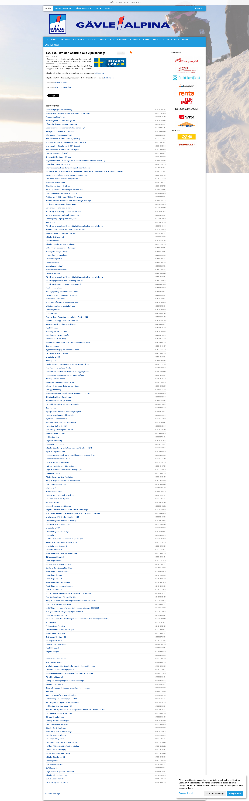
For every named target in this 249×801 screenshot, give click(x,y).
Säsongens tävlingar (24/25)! (57, 251)
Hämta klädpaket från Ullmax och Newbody (62, 404)
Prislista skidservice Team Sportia (58, 368)
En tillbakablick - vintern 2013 (57, 637)
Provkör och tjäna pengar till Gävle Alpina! (61, 204)
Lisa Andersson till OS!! (54, 764)
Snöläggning (51, 622)
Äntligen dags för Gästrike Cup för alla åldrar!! (63, 481)
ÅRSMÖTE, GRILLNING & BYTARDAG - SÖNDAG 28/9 (65, 230)
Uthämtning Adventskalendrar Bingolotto (61, 193)
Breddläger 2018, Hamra (55, 739)
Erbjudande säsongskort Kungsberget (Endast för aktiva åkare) (69, 673)
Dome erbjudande (53, 310)
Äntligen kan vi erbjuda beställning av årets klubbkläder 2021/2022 (71, 601)
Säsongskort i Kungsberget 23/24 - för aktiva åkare (65, 375)
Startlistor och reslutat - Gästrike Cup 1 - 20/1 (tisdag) (66, 142)
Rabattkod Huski (52, 502)
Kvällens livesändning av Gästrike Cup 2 (60, 466)
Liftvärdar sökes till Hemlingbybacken (60, 670)
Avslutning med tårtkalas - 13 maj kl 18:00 (61, 233)
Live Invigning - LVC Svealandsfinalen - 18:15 (62, 517)
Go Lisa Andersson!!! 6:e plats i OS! (59, 713)
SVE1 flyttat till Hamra (54, 641)
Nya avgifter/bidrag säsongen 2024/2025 (61, 295)
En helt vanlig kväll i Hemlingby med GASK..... (62, 699)
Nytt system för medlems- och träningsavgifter (63, 412)
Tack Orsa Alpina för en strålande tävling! (61, 695)
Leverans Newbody (53, 273)
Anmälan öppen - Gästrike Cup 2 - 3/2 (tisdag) (63, 139)
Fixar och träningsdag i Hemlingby (58, 604)
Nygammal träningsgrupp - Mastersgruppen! (62, 350)
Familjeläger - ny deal (54, 579)
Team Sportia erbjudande (55, 379)
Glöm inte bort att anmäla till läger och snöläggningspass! (67, 372)
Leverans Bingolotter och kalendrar (59, 208)
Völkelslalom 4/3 (52, 241)
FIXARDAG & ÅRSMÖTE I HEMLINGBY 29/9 (62, 302)
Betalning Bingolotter (54, 259)
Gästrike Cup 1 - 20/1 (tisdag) (57, 153)
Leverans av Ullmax (53, 262)
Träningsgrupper (82, 8)
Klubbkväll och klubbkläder (56, 270)
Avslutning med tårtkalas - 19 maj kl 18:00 (61, 121)
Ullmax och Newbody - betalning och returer (62, 386)
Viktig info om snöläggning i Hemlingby (61, 248)
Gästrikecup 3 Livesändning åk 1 (58, 335)
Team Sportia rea (52, 346)
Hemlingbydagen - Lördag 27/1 (57, 353)
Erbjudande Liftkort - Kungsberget (58, 397)
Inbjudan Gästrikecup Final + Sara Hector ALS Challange (67, 510)
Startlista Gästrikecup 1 (54, 550)
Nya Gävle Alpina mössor (55, 452)
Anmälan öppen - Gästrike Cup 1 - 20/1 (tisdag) (63, 150)
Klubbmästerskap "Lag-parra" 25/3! (59, 706)
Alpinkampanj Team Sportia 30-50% (59, 135)
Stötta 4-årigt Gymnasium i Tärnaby (59, 110)
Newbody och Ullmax (54, 288)
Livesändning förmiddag (55, 444)
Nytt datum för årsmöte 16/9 (56, 426)
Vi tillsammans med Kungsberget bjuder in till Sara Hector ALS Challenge (73, 513)
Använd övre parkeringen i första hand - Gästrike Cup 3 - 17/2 (68, 342)
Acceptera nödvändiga (215, 793)
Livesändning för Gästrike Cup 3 (58, 459)
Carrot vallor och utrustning (56, 339)
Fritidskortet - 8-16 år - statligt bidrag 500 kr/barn (64, 197)
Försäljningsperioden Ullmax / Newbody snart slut (64, 281)
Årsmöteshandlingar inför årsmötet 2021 (61, 597)
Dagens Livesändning (54, 441)
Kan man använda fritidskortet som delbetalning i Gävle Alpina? (69, 201)
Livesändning (51, 535)
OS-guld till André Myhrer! (55, 717)
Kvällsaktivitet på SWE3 (54, 662)
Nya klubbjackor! (52, 648)
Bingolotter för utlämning (55, 182)
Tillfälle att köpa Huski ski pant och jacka (61, 542)
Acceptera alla (235, 793)
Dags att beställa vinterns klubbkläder (60, 415)
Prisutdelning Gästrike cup (56, 117)
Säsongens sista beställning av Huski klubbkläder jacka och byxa (70, 455)
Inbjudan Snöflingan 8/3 (55, 237)
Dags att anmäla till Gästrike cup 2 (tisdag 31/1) (64, 470)
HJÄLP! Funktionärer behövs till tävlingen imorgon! (65, 539)
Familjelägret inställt (53, 561)
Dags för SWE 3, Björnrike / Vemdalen (60, 772)
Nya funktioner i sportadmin (56, 419)
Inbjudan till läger (52, 652)
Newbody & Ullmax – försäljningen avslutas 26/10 (64, 190)
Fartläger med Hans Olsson (56, 644)
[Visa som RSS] (131, 53)
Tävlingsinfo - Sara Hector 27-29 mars (60, 131)
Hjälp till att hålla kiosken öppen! (58, 524)
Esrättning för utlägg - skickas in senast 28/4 (62, 321)
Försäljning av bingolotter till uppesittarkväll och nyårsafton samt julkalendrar (74, 226)
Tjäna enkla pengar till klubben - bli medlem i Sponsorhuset (68, 688)
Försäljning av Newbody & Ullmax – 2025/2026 (63, 211)
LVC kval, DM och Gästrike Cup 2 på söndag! (75, 53)
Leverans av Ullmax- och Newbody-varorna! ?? (63, 179)
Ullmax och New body (54, 590)
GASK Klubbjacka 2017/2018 (57, 782)
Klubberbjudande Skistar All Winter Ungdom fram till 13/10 (68, 113)
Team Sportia (51, 361)
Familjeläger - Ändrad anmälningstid (59, 586)
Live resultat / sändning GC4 (56, 615)
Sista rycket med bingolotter (56, 255)
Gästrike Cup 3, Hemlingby (56, 735)
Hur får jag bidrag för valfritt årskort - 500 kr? (62, 292)
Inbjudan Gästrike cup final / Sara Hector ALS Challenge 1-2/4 (69, 448)
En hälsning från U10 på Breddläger (59, 732)
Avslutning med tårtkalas (55, 433)
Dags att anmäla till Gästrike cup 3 (58, 462)
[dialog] (211, 786)
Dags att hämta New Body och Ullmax (60, 495)
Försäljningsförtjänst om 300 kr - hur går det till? (64, 284)
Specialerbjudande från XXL (56, 659)
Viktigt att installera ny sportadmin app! (60, 306)
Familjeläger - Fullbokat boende (58, 582)
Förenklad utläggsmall (54, 677)
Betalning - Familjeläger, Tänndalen (59, 568)
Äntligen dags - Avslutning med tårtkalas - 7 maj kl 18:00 (67, 317)
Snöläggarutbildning (53, 390)
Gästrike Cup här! (61, 83)
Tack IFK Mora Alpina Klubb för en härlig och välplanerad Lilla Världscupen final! (75, 710)
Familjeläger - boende (54, 575)
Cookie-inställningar (52, 794)
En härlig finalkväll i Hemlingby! (57, 721)
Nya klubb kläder (52, 328)
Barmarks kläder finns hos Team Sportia (61, 422)
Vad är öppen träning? (54, 266)
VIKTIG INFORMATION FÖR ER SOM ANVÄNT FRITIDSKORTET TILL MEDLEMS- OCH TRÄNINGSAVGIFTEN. (84, 171)
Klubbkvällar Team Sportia (55, 299)
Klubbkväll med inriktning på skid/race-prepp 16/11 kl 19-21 (68, 393)
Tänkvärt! (49, 692)
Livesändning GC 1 (53, 357)
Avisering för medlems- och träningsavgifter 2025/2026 (66, 175)
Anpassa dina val (186, 793)
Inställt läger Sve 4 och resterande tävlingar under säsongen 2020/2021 (72, 608)
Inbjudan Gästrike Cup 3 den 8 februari (60, 244)
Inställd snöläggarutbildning (56, 633)
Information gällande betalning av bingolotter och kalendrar (68, 168)
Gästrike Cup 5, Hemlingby (56, 728)
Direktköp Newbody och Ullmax (58, 186)
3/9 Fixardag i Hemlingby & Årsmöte (59, 430)
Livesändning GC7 (53, 528)
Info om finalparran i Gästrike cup (58, 506)
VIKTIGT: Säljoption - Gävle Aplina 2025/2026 (62, 215)
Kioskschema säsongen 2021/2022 (59, 564)
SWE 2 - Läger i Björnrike (55, 779)
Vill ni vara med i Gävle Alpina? (57, 499)
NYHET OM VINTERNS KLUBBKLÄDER (60, 382)
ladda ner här (99, 73)
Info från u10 (51, 488)
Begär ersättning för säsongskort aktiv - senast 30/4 (65, 128)
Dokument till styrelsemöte (56, 484)
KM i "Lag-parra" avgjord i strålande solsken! (62, 702)
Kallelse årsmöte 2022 (54, 492)
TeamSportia (51, 222)
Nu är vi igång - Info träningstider (58, 753)
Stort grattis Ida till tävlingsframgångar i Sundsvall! (65, 612)
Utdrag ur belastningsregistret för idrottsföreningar (65, 681)
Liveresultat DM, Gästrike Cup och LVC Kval (62, 742)
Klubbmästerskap (52, 437)
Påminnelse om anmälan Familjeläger (60, 477)
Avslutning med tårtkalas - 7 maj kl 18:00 (61, 324)
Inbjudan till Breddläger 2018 (56, 775)
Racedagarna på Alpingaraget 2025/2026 (61, 219)
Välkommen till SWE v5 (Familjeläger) (60, 630)
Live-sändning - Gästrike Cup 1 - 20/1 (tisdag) (63, 146)
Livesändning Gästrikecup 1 (56, 546)
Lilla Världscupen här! (63, 87)
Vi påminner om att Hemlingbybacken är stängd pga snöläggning (70, 666)
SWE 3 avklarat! (51, 768)
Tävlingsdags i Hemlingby (55, 557)
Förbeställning (51, 313)
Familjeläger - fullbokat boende (57, 572)
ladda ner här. (109, 78)
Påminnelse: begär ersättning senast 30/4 (61, 124)
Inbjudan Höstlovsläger (54, 684)
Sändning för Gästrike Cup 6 (56, 332)
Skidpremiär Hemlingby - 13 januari (59, 157)
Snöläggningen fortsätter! (55, 626)
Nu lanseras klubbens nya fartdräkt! (59, 401)
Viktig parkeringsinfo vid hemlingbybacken (62, 553)
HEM (49, 8)
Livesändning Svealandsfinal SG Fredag (61, 521)
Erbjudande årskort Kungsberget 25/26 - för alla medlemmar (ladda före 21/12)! (75, 161)
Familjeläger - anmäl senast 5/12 (58, 164)
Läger (97, 8)
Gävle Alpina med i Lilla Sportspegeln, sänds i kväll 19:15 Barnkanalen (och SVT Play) (77, 619)
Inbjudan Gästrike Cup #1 (55, 757)
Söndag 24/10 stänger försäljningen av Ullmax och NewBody (68, 593)
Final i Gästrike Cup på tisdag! (57, 724)
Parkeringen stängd (53, 761)
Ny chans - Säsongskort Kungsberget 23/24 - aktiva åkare (67, 364)
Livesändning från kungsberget (57, 532)
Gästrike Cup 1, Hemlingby (56, 750)
